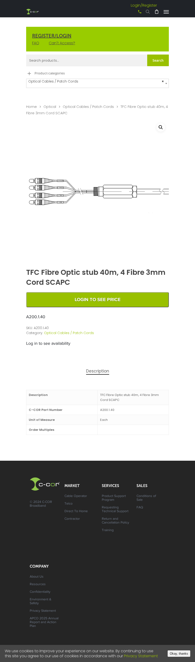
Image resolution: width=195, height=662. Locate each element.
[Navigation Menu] (166, 11)
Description (97, 371)
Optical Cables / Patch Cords (88, 106)
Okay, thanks (179, 653)
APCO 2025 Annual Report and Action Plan (44, 622)
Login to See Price (98, 299)
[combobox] (97, 83)
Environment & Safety (40, 601)
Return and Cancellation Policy (115, 520)
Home (31, 106)
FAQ (35, 43)
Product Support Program (114, 498)
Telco (68, 504)
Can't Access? (62, 43)
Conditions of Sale (146, 498)
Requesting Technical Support (115, 509)
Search (158, 60)
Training (108, 530)
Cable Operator (75, 496)
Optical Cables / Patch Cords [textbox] (96, 81)
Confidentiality (40, 592)
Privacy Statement (43, 611)
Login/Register (144, 5)
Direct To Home (76, 511)
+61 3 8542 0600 (135, 13)
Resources (38, 584)
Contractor (72, 519)
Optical (50, 106)
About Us (37, 577)
